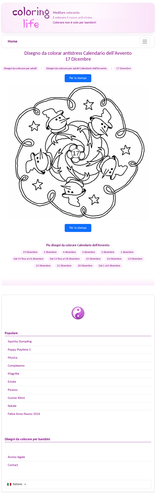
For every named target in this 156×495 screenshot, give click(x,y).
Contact (13, 465)
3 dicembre (88, 252)
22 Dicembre (43, 265)
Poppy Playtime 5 (19, 349)
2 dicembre (107, 252)
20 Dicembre (85, 265)
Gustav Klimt (16, 398)
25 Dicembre (93, 259)
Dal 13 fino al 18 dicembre (65, 259)
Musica (12, 357)
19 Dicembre (30, 252)
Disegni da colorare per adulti (20, 68)
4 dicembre (69, 252)
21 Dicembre (64, 265)
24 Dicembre (114, 259)
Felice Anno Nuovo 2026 (24, 414)
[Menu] (144, 41)
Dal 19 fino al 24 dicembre (28, 259)
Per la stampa (78, 78)
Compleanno (16, 365)
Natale (12, 406)
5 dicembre (50, 252)
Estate (12, 381)
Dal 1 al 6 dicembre (109, 265)
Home (12, 41)
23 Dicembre (135, 259)
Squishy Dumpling (20, 341)
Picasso (13, 390)
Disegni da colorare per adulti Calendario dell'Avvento (76, 68)
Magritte (13, 373)
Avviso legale (16, 457)
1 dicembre (127, 252)
